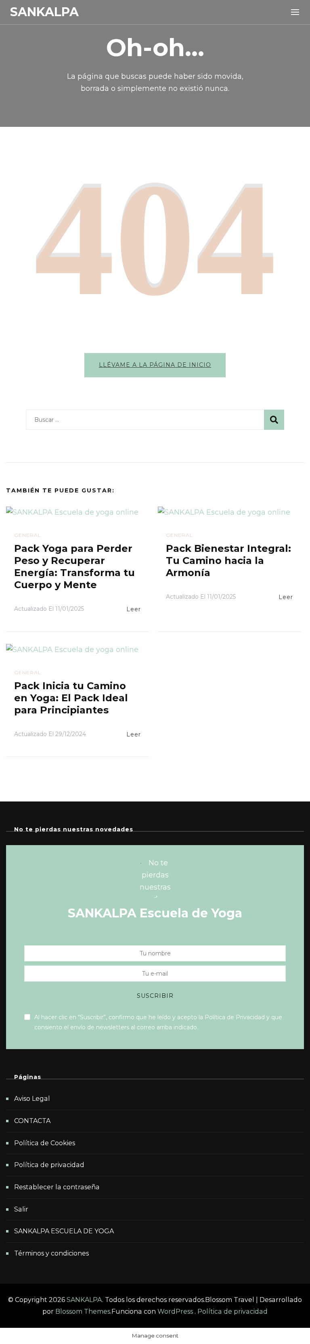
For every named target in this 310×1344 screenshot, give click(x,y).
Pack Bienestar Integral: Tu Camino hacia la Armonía (228, 560)
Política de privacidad (49, 1165)
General (27, 535)
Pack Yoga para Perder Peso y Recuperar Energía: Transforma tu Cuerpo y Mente (74, 567)
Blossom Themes (82, 1311)
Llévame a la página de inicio (155, 364)
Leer (133, 609)
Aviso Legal (32, 1098)
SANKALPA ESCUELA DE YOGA (64, 1231)
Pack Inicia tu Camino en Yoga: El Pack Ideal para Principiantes (71, 698)
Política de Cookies (44, 1143)
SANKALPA (44, 11)
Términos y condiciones (51, 1253)
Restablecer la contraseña (57, 1187)
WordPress (175, 1311)
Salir (21, 1209)
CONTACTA (32, 1121)
